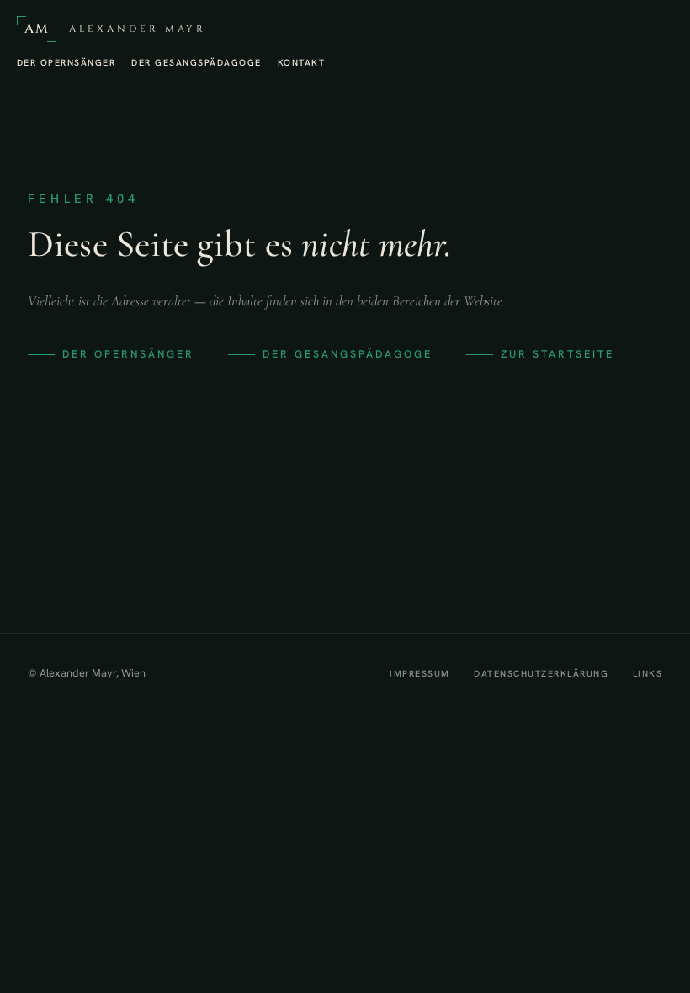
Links (647, 673)
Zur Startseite (557, 354)
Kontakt (301, 62)
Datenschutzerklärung (541, 673)
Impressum (419, 673)
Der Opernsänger (66, 62)
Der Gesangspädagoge (196, 62)
